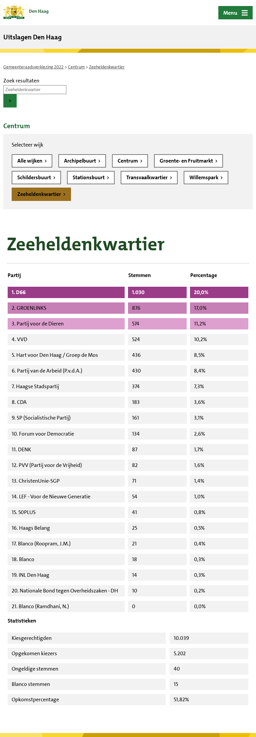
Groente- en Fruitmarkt (187, 160)
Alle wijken (30, 160)
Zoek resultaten (21, 80)
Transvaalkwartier (147, 177)
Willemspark (204, 177)
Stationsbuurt (89, 177)
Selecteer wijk (27, 144)
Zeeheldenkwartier (39, 194)
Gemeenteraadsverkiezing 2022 (33, 67)
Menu (230, 12)
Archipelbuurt (80, 160)
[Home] (25, 12)
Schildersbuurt (34, 177)
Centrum (76, 67)
